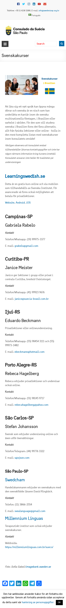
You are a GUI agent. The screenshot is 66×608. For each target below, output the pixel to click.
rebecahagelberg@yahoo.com (31, 404)
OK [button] (59, 602)
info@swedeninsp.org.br (49, 10)
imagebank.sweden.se (38, 566)
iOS (28, 202)
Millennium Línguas (24, 518)
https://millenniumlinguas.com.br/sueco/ (29, 547)
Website (9, 202)
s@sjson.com (22, 457)
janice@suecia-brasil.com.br (32, 298)
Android (20, 202)
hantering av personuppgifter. (38, 602)
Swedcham (15, 479)
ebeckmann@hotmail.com (30, 351)
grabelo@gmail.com (26, 245)
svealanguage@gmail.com (30, 511)
